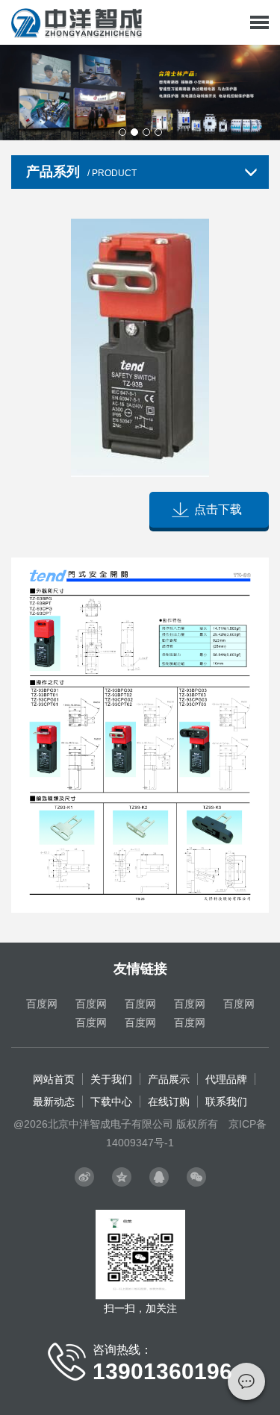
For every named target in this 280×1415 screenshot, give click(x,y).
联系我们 (226, 1102)
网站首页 (54, 1079)
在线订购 (169, 1102)
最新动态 (54, 1102)
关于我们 (111, 1079)
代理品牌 (226, 1079)
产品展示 (169, 1079)
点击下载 (218, 509)
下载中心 (111, 1102)
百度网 (41, 1004)
